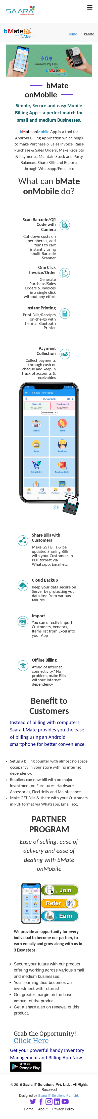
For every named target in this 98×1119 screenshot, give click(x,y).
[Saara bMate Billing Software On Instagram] (49, 1102)
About (42, 1108)
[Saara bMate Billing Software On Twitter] (32, 1102)
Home (72, 33)
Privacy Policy (63, 1108)
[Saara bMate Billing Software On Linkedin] (57, 1102)
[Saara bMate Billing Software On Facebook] (40, 1102)
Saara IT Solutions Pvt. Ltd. (58, 1095)
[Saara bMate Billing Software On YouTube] (65, 1102)
